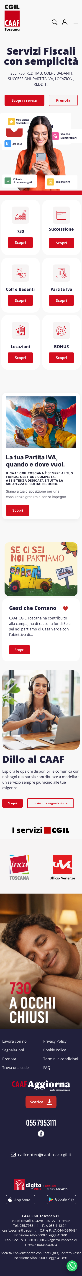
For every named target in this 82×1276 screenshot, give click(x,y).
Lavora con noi (15, 1041)
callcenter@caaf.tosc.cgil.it (44, 1155)
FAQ (46, 1067)
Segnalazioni (13, 1049)
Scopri (17, 510)
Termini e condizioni (60, 1058)
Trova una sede (15, 1067)
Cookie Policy (54, 1049)
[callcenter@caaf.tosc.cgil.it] (13, 1154)
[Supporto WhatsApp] (72, 1265)
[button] (76, 22)
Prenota (9, 1058)
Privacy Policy (55, 1041)
